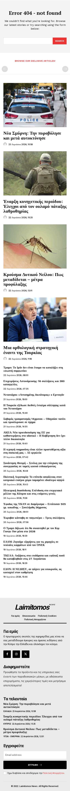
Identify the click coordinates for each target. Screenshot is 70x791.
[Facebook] (7, 654)
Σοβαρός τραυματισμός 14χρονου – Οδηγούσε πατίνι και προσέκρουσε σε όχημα (34, 420)
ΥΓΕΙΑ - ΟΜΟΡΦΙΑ (11, 736)
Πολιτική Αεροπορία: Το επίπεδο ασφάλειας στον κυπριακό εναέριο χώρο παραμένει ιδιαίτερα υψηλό (33, 478)
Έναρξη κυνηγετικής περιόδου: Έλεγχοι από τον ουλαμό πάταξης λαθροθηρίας (35, 206)
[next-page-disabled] (65, 69)
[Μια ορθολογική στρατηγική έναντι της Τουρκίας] (35, 319)
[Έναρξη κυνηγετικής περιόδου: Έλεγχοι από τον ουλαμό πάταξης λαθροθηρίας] (35, 173)
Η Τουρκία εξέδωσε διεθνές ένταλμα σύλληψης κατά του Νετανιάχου (34, 407)
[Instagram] (16, 654)
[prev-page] (5, 69)
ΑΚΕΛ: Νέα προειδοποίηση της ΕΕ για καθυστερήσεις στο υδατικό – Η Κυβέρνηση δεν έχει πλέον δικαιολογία (34, 436)
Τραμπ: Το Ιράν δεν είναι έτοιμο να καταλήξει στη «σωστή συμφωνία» (33, 369)
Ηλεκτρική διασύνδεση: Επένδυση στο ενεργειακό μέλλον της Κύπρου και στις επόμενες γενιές (32, 492)
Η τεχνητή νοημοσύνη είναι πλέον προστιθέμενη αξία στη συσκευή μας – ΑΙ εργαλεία (34, 451)
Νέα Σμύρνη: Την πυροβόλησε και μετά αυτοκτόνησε (32, 135)
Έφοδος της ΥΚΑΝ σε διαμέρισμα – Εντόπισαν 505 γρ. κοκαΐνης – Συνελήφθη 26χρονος (34, 505)
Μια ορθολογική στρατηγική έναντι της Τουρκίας (30, 350)
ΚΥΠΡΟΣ (7, 724)
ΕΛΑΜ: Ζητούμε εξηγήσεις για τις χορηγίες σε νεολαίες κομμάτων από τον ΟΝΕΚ (30, 543)
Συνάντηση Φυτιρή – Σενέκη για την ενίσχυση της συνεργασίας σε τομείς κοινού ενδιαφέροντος (33, 464)
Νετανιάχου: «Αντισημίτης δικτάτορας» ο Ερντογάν (33, 394)
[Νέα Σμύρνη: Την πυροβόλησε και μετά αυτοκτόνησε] (35, 105)
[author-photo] (5, 144)
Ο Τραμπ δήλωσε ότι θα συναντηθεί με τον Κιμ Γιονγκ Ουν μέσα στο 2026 (31, 530)
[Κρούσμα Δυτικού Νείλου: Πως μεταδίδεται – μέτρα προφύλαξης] (35, 246)
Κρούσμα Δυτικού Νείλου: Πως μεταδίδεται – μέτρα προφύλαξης (33, 279)
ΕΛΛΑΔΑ (7, 711)
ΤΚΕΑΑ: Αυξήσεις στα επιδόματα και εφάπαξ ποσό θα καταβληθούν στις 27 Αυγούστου (34, 557)
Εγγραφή (33, 765)
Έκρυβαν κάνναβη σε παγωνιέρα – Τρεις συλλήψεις (34, 517)
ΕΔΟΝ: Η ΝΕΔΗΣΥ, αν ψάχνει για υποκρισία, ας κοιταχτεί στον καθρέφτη (32, 571)
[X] (25, 654)
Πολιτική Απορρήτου (53, 773)
